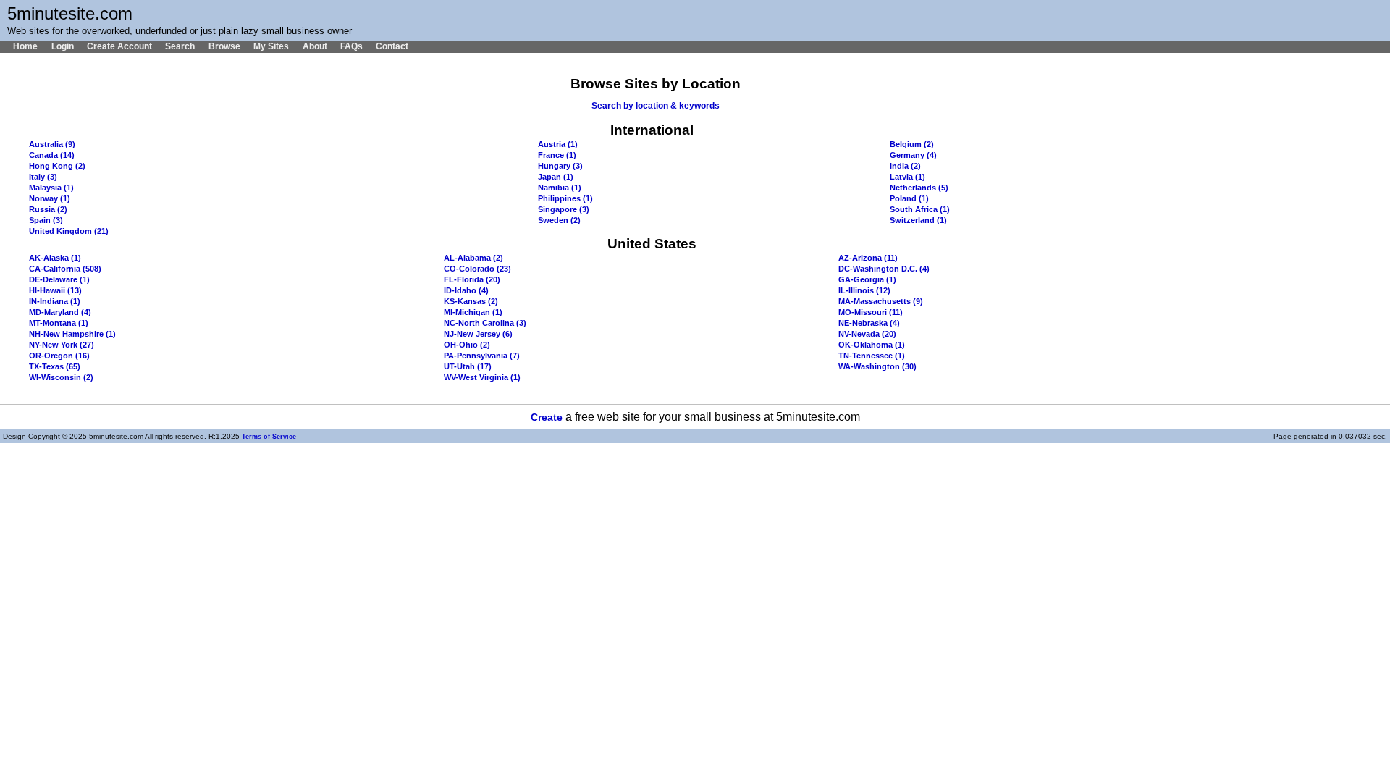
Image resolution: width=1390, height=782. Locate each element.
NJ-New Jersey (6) (478, 333)
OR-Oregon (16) (59, 355)
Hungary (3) (560, 165)
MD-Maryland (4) (60, 312)
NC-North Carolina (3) (485, 323)
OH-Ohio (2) (467, 344)
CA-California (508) (65, 268)
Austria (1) (558, 144)
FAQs (351, 46)
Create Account (119, 46)
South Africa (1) (920, 209)
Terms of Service (269, 436)
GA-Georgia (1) (867, 279)
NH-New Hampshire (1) (72, 333)
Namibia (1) (559, 187)
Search (180, 46)
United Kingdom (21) (69, 231)
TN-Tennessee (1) (871, 355)
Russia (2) (48, 209)
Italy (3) (43, 176)
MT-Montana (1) (58, 323)
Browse (224, 46)
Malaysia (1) (51, 187)
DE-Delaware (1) (59, 279)
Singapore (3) (563, 209)
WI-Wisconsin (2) (61, 377)
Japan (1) (555, 176)
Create (547, 417)
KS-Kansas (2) (471, 301)
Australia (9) (52, 144)
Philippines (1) (565, 198)
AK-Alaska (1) (55, 257)
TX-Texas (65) (54, 366)
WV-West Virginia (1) (482, 377)
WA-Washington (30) (877, 366)
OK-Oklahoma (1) (871, 344)
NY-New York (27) (61, 344)
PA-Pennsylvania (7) (482, 355)
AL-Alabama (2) (473, 257)
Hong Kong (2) (57, 165)
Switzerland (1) (918, 220)
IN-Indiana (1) (54, 301)
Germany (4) (913, 155)
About (315, 46)
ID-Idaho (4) (466, 290)
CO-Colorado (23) (477, 268)
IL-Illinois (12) (864, 290)
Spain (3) (46, 220)
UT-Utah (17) (468, 366)
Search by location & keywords (655, 106)
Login (62, 46)
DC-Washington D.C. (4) (884, 268)
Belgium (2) (912, 144)
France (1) (557, 155)
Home (25, 46)
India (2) (905, 165)
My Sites (271, 46)
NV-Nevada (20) (867, 333)
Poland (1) (909, 198)
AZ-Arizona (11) (868, 257)
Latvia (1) (907, 176)
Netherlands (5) (919, 187)
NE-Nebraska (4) (869, 323)
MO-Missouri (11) (870, 312)
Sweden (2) (559, 220)
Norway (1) (49, 198)
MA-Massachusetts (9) (880, 301)
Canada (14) (52, 155)
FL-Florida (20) (472, 279)
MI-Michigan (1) (473, 312)
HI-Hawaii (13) (55, 290)
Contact (392, 46)
